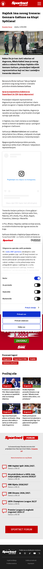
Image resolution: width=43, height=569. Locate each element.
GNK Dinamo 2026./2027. (19, 493)
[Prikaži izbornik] (39, 4)
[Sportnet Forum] (21, 438)
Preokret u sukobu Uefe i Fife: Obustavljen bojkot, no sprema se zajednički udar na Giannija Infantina (11, 394)
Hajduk (33, 359)
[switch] (37, 285)
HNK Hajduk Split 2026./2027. (21, 465)
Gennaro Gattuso (10, 363)
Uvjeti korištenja (11, 560)
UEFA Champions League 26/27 (22, 501)
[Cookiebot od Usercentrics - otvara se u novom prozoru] (30, 240)
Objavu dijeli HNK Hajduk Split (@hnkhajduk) (21, 203)
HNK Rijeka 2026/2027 (18, 484)
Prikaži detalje (30, 307)
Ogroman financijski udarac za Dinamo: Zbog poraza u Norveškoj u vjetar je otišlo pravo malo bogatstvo (11, 420)
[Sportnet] (20, 4)
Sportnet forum (21, 529)
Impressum (31, 564)
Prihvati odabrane (21, 321)
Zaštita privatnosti (30, 560)
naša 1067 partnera (13, 252)
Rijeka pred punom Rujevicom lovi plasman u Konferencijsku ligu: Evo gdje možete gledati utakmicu (32, 420)
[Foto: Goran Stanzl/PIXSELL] (21, 43)
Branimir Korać (7, 27)
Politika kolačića (12, 564)
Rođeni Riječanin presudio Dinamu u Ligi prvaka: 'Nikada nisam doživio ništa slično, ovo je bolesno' (31, 394)
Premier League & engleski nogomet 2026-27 (21, 511)
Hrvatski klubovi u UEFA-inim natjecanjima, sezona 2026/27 (22, 475)
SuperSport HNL (20, 359)
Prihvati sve (21, 314)
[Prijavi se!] (3, 4)
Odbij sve (21, 327)
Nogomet (7, 359)
